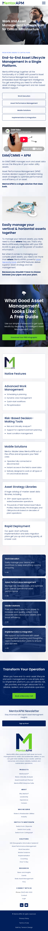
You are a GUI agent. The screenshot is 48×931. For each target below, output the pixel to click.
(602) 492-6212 (26, 892)
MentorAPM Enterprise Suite (24, 783)
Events (24, 875)
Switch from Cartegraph (24, 833)
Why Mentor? (24, 794)
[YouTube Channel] (26, 905)
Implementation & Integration (24, 117)
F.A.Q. (24, 882)
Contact (24, 895)
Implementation (24, 856)
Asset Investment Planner (24, 780)
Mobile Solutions (24, 110)
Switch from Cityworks (24, 826)
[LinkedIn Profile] (21, 905)
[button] (44, 3)
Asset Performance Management (24, 103)
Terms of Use (24, 923)
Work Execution (24, 96)
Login (24, 898)
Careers (24, 803)
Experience (24, 800)
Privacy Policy (24, 918)
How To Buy (24, 862)
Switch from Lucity (24, 829)
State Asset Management (24, 879)
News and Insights (24, 872)
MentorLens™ (24, 774)
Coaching (24, 859)
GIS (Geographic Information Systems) (24, 843)
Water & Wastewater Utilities (24, 814)
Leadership (24, 797)
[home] (13, 3)
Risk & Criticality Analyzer (24, 777)
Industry (24, 817)
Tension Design (27, 927)
